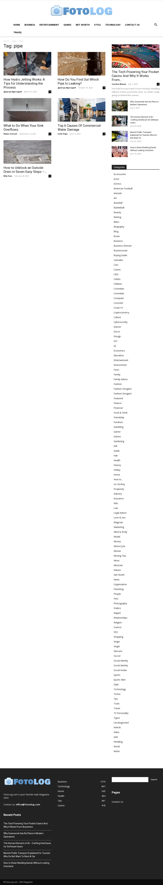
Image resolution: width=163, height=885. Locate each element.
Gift (115, 446)
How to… (118, 479)
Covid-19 (118, 307)
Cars (116, 264)
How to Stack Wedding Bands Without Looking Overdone (26, 865)
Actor (116, 178)
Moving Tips (120, 555)
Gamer (117, 431)
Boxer (117, 236)
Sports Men (120, 679)
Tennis (117, 694)
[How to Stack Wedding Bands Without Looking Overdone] (120, 151)
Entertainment (49, 24)
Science (117, 627)
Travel (17, 32)
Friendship (119, 417)
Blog (116, 231)
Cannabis (118, 260)
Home (16, 24)
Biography (119, 226)
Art (115, 198)
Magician (118, 522)
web (116, 736)
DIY (115, 341)
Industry (118, 493)
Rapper (117, 612)
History (117, 465)
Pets (116, 598)
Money (117, 541)
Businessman (121, 250)
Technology (112, 24)
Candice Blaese (119, 84)
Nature (117, 570)
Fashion (118, 384)
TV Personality (121, 713)
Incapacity (119, 488)
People (117, 593)
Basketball (119, 207)
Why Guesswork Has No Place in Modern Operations (23, 835)
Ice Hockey (119, 484)
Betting (117, 217)
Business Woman (123, 245)
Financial (118, 407)
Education (119, 355)
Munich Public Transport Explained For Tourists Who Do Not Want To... (143, 135)
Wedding (118, 741)
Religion (118, 622)
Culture (117, 317)
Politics (117, 608)
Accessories (120, 174)
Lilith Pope (62, 134)
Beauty (117, 212)
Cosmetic (118, 302)
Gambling (118, 426)
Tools (117, 703)
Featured (118, 398)
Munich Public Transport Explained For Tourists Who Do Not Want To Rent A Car (27, 855)
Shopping (118, 636)
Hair (116, 455)
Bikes (116, 221)
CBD (116, 274)
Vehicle (117, 727)
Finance (118, 403)
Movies (117, 550)
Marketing (119, 527)
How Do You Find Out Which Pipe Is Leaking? (78, 81)
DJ (115, 345)
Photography (120, 603)
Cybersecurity (121, 322)
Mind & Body (120, 531)
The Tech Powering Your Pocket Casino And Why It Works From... (135, 76)
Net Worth (83, 24)
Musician (118, 565)
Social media (120, 670)
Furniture (118, 422)
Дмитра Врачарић (13, 91)
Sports (117, 674)
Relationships (120, 617)
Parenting (119, 589)
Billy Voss (8, 176)
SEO (116, 632)
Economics (119, 350)
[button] (155, 25)
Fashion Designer (123, 388)
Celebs (117, 279)
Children (118, 283)
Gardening (119, 441)
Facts (116, 369)
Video (116, 732)
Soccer (117, 655)
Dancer (117, 326)
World (117, 746)
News (117, 579)
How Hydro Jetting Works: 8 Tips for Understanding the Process (24, 83)
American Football (123, 188)
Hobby (117, 469)
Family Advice (121, 379)
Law (116, 508)
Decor (117, 331)
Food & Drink (121, 412)
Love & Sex (119, 517)
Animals (118, 193)
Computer (119, 298)
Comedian (119, 288)
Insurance (119, 498)
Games (67, 24)
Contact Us (132, 24)
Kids (116, 503)
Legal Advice (120, 512)
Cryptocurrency (121, 312)
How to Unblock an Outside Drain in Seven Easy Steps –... (25, 170)
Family (117, 374)
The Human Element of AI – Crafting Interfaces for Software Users (144, 120)
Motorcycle (119, 546)
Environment (120, 364)
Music (117, 560)
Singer (117, 641)
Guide (117, 450)
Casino (117, 269)
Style (97, 24)
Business (30, 24)
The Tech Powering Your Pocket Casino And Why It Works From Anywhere (26, 825)
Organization (120, 584)
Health (117, 460)
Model (117, 536)
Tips (116, 698)
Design (117, 336)
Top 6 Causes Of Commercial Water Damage (79, 127)
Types (117, 717)
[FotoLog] (81, 11)
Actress (117, 183)
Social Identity (121, 660)
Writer (117, 751)
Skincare (118, 651)
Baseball (118, 202)
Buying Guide (120, 255)
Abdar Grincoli (10, 134)
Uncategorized (121, 722)
